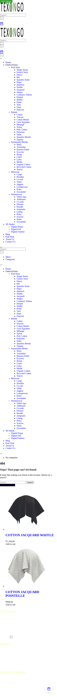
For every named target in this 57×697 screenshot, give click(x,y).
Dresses (20, 204)
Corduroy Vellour (24, 95)
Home (8, 62)
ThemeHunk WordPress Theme (40, 693)
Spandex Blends (24, 137)
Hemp (19, 154)
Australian (21, 147)
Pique (19, 82)
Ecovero (20, 152)
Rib (18, 77)
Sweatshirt (21, 192)
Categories (10, 259)
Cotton (20, 114)
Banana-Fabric (23, 149)
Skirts (19, 219)
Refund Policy (6, 660)
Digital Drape (17, 227)
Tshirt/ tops (21, 197)
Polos (19, 189)
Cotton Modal (23, 119)
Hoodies (20, 177)
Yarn (19, 105)
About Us (10, 239)
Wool (19, 144)
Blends (14, 112)
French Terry (22, 72)
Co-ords (20, 202)
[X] (16, 636)
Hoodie (20, 207)
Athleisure (21, 199)
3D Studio (10, 224)
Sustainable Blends (19, 142)
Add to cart (10, 544)
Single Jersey (22, 70)
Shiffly (20, 100)
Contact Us (10, 241)
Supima (20, 139)
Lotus (19, 159)
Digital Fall (16, 229)
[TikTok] (21, 636)
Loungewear (22, 187)
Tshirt (19, 182)
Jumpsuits (21, 209)
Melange (20, 124)
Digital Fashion (17, 232)
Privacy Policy (6, 665)
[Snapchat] (11, 636)
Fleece (19, 75)
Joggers (20, 184)
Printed (20, 97)
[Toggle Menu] (1, 58)
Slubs (19, 134)
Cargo (19, 174)
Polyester (21, 132)
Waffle (19, 87)
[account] (1, 21)
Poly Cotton (22, 129)
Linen (19, 157)
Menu (8, 257)
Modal (19, 162)
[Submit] (2, 18)
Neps (19, 107)
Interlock (20, 85)
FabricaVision (12, 65)
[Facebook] (1, 636)
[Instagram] (6, 636)
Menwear (15, 172)
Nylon (19, 127)
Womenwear (16, 194)
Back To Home (8, 485)
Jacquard (20, 90)
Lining (19, 212)
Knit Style (15, 67)
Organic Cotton (23, 164)
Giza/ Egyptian (23, 122)
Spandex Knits (23, 80)
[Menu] (2, 46)
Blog (8, 234)
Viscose (20, 117)
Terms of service (7, 658)
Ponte (19, 102)
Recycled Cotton (24, 167)
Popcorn (20, 109)
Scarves (20, 217)
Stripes (20, 92)
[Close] (1, 247)
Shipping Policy (7, 663)
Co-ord (20, 179)
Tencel (19, 169)
